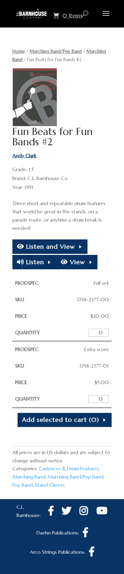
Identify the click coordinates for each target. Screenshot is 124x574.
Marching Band (28, 477)
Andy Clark (24, 156)
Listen (34, 262)
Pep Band (22, 485)
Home (18, 51)
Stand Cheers (50, 485)
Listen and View (49, 246)
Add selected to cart (60, 420)
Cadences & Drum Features (69, 468)
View (76, 262)
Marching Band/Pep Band (56, 51)
